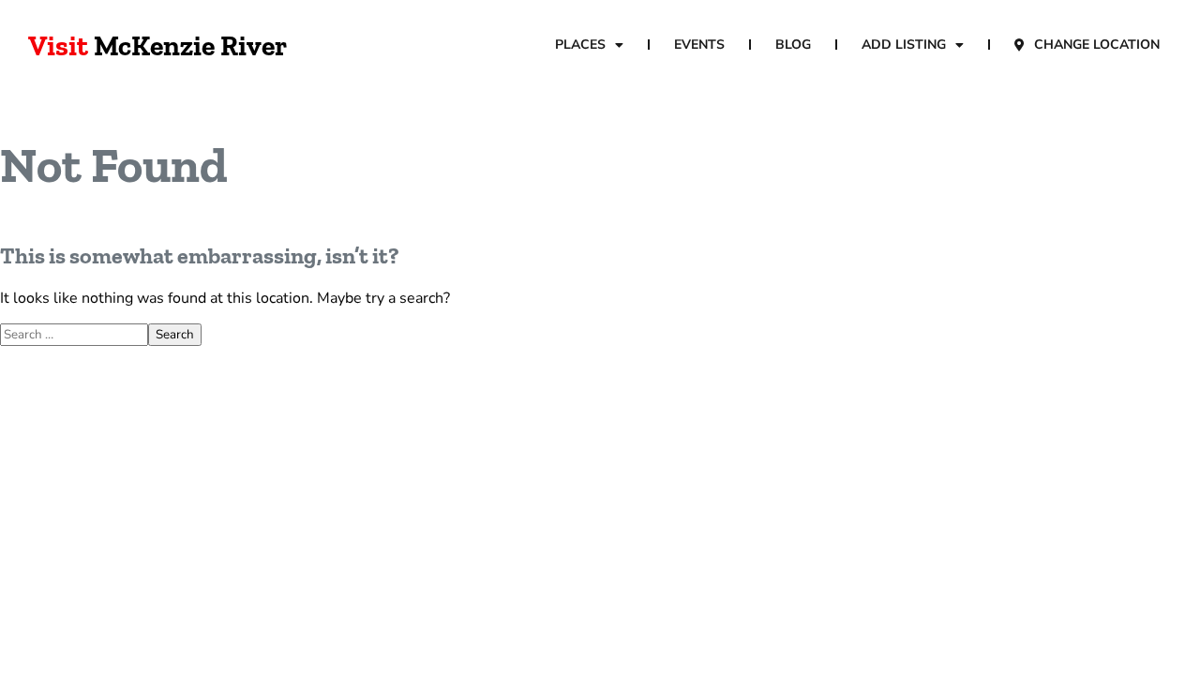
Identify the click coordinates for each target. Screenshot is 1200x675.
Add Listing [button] (904, 44)
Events (699, 44)
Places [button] (580, 44)
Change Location (1097, 44)
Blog (793, 44)
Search (175, 334)
